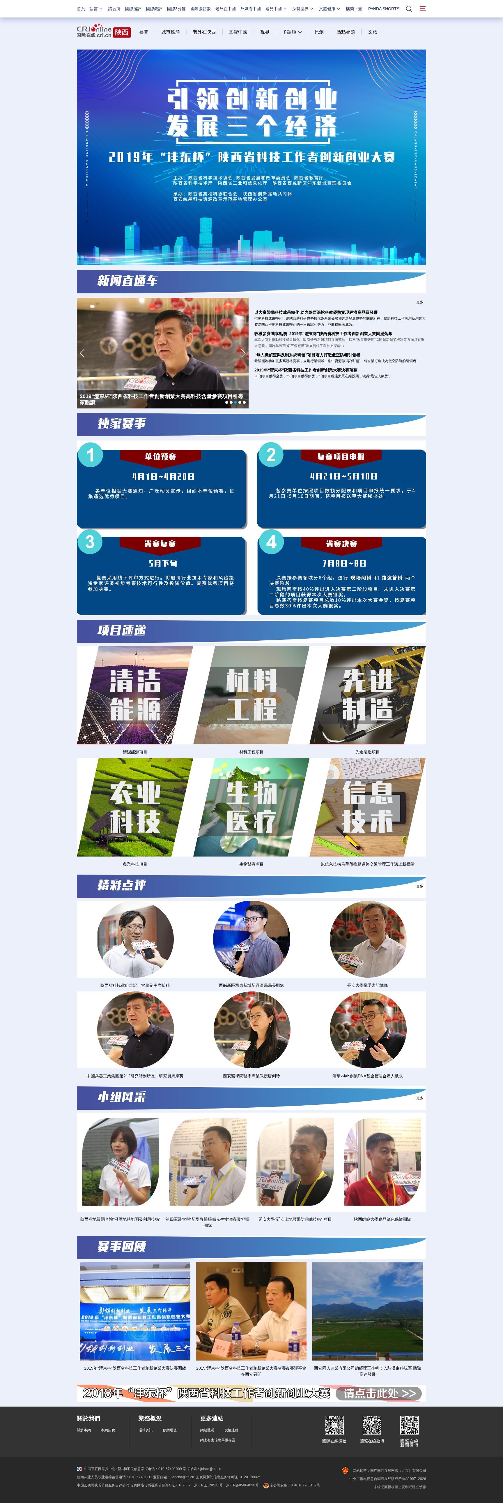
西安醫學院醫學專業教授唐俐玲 (251, 1076)
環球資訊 (146, 1430)
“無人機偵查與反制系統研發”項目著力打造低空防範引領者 (307, 355)
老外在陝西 (204, 31)
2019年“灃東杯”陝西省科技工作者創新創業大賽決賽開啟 (135, 1368)
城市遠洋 (170, 31)
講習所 (114, 8)
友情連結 (231, 1430)
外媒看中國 (250, 8)
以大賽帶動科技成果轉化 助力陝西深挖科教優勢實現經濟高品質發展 (316, 312)
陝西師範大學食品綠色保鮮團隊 (382, 1219)
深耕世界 (300, 8)
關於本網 (84, 1430)
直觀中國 (238, 31)
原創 (319, 31)
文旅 (372, 31)
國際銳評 (154, 8)
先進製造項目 (367, 752)
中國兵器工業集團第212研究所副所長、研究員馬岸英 (135, 1076)
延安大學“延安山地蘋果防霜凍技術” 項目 (295, 1219)
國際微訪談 (200, 8)
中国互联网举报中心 (100, 1469)
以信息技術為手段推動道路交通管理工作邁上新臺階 (368, 864)
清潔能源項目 (135, 752)
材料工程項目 (251, 752)
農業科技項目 (135, 864)
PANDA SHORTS (383, 8)
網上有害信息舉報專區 (217, 1440)
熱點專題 (345, 31)
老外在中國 (225, 8)
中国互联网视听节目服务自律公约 (103, 1485)
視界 (265, 31)
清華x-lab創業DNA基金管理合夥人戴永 (367, 1076)
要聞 (143, 31)
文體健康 (327, 8)
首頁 (81, 8)
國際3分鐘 (176, 8)
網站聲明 (207, 1430)
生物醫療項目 (251, 864)
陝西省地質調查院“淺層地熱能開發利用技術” (120, 1219)
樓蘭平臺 (354, 8)
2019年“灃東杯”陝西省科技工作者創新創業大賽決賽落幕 (305, 370)
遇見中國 (273, 8)
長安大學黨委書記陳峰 (367, 985)
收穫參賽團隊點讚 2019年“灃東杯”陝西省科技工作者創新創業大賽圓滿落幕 (323, 333)
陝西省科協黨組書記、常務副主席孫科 (135, 985)
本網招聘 (108, 1430)
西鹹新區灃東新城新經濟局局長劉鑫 (251, 985)
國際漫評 (133, 8)
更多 (419, 302)
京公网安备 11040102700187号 (294, 1485)
